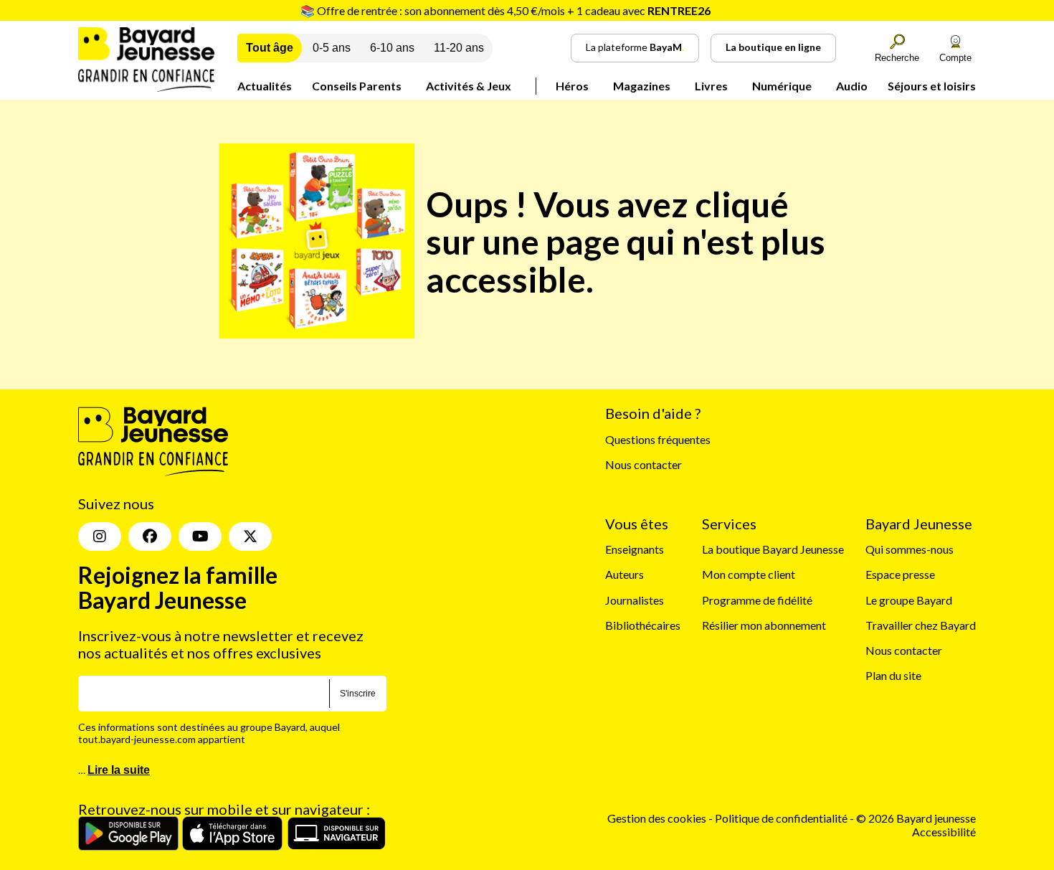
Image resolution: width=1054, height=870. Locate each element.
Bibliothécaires (642, 625)
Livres (711, 86)
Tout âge (269, 48)
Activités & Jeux (468, 86)
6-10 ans (392, 48)
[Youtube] (200, 536)
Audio (852, 86)
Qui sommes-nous (909, 549)
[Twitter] (250, 536)
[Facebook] (149, 536)
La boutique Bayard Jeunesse (773, 549)
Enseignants (634, 549)
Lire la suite (118, 770)
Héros (572, 86)
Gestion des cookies (656, 818)
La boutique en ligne (773, 47)
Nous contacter (643, 464)
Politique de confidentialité (782, 818)
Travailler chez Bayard (920, 625)
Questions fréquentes (658, 439)
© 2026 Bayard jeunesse (916, 818)
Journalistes (634, 600)
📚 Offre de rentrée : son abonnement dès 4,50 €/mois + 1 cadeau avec (505, 10)
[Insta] (99, 536)
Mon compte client (748, 574)
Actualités (264, 86)
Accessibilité (944, 831)
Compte (955, 57)
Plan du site (893, 675)
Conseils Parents (357, 86)
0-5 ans (332, 48)
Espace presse (900, 574)
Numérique (782, 86)
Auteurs (624, 574)
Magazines (641, 86)
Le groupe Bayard (908, 600)
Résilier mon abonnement (764, 625)
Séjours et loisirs (932, 86)
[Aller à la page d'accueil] (146, 87)
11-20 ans (459, 48)
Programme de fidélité (757, 600)
